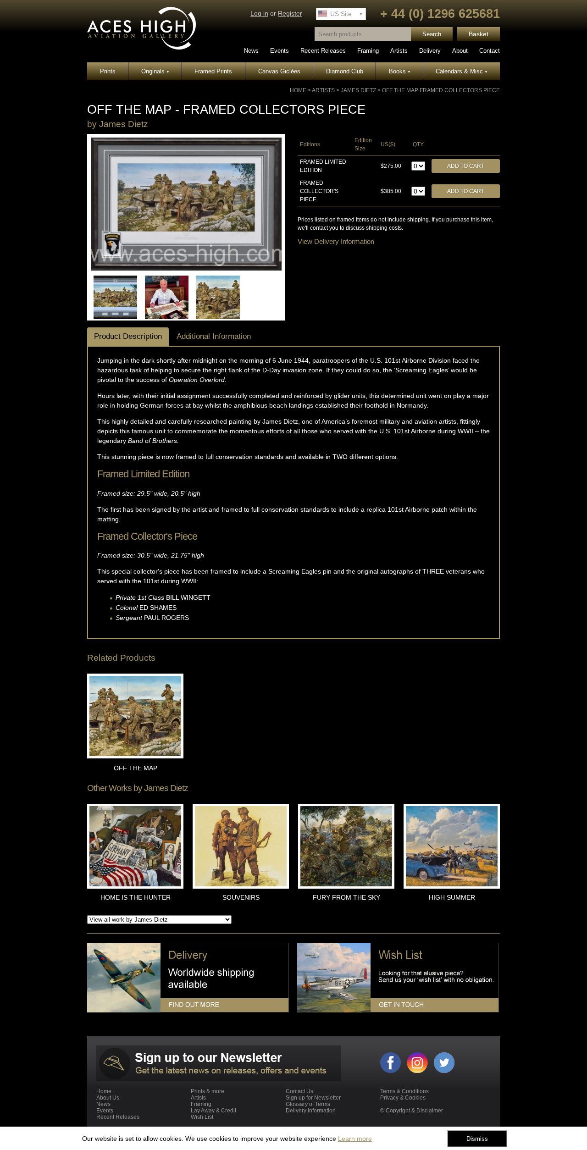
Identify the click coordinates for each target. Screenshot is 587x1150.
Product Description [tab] (128, 336)
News (251, 50)
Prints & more (207, 1091)
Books (399, 71)
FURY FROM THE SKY (346, 897)
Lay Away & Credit (213, 1110)
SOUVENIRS (241, 897)
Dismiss (477, 1138)
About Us (107, 1098)
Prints (108, 71)
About (460, 50)
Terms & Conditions (404, 1091)
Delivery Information (311, 1110)
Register (290, 13)
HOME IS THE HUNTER (135, 897)
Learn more (355, 1138)
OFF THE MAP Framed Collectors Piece (441, 90)
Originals (155, 71)
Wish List (202, 1117)
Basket (478, 34)
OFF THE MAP (135, 768)
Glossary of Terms (308, 1104)
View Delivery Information (336, 241)
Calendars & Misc (461, 71)
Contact (489, 50)
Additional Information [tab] (214, 336)
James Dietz (358, 90)
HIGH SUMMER (452, 897)
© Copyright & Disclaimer (411, 1110)
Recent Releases (323, 50)
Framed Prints (213, 71)
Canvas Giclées (279, 71)
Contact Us (299, 1091)
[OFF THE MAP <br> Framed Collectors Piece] (186, 268)
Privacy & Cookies (403, 1098)
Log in (259, 13)
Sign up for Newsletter (313, 1098)
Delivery (430, 50)
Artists (399, 50)
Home (298, 90)
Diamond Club (344, 71)
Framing (368, 50)
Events (279, 50)
